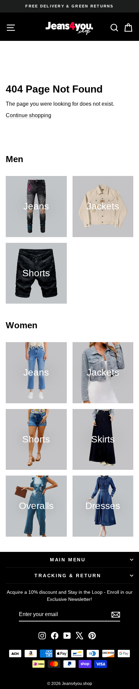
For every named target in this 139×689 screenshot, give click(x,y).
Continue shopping (28, 115)
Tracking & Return (67, 575)
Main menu (68, 559)
